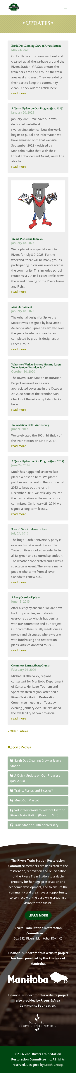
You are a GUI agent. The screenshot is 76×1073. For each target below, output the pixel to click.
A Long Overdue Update (25, 597)
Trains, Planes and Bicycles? (27, 239)
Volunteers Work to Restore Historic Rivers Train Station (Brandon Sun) (36, 366)
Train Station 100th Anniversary (30, 425)
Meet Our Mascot (21, 307)
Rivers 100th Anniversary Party (29, 529)
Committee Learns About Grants (30, 665)
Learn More (38, 915)
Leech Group (53, 1065)
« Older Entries (18, 731)
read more (18, 93)
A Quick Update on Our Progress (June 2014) (37, 461)
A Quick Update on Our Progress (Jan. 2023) (37, 108)
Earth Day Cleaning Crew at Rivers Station (36, 46)
